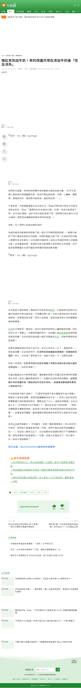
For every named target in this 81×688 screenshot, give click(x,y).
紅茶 (10, 328)
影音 (43, 11)
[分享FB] (4, 136)
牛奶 (57, 336)
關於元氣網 (16, 679)
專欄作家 (65, 679)
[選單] (78, 5)
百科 (36, 11)
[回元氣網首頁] (11, 5)
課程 (51, 11)
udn (2, 55)
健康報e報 (29, 670)
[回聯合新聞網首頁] (4, 5)
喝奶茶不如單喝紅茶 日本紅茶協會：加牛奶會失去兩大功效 (37, 555)
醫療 (29, 11)
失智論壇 (20, 11)
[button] (78, 11)
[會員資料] (75, 5)
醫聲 (74, 11)
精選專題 (35, 679)
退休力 (59, 11)
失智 (67, 11)
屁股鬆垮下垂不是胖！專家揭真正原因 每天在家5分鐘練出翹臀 (30, 17)
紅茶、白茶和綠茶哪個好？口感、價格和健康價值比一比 (36, 549)
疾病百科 (43, 679)
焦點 (4, 11)
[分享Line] (4, 144)
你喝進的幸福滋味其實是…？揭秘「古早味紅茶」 (33, 543)
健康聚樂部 (26, 679)
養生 (11, 11)
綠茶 (52, 309)
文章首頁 (57, 679)
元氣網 (7, 55)
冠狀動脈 (63, 332)
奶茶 (15, 423)
